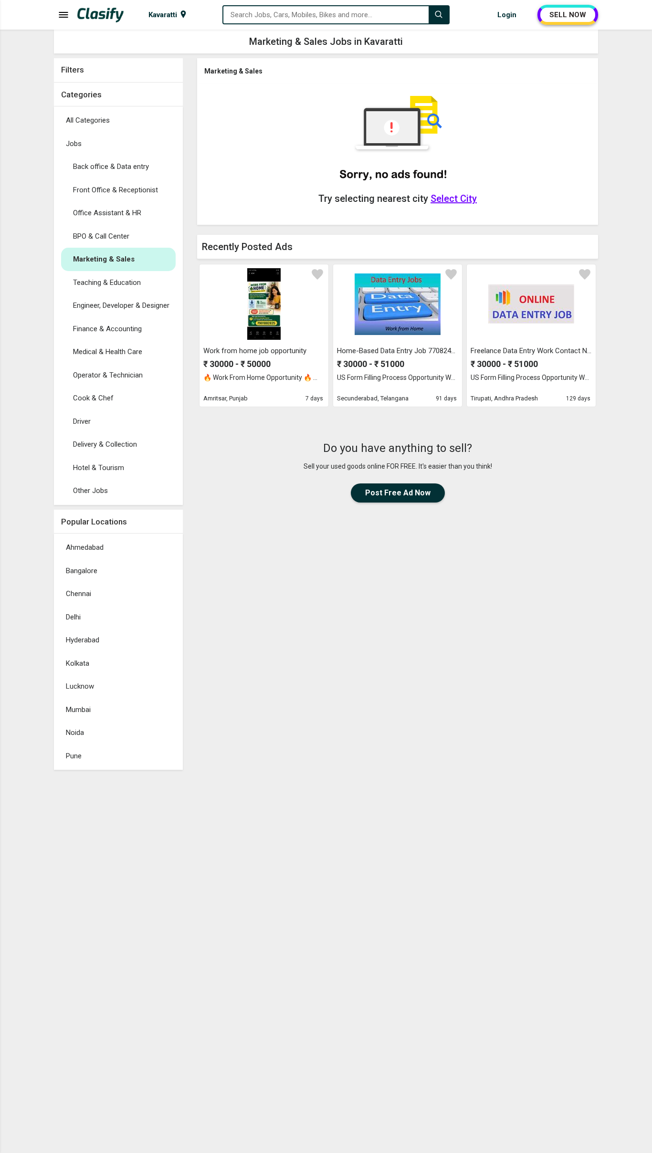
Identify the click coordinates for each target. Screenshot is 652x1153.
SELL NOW (567, 14)
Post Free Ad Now (398, 492)
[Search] (439, 14)
